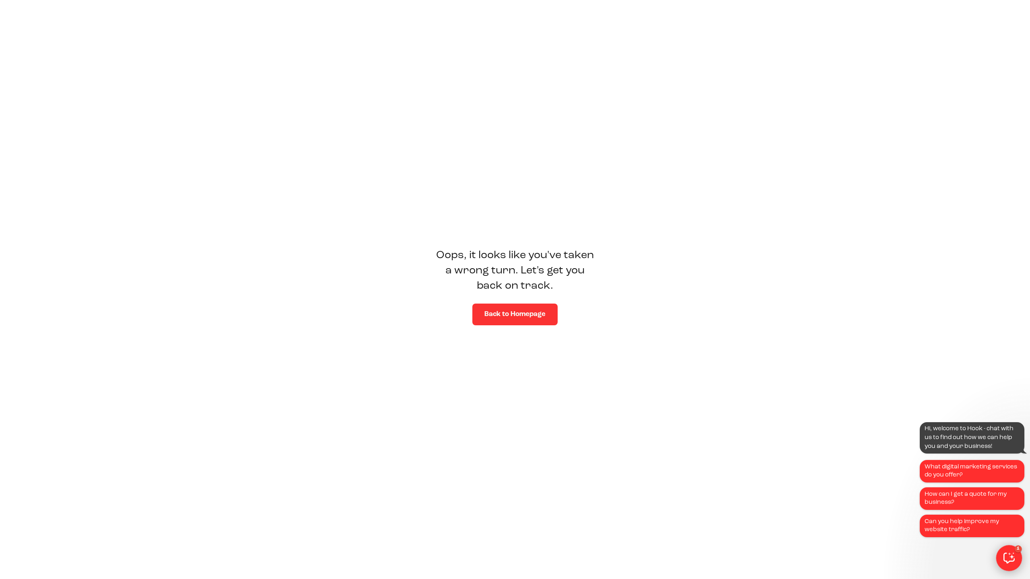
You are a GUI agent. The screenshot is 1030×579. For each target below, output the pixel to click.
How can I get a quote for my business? (966, 498)
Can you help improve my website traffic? (962, 526)
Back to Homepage (515, 314)
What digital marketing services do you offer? (971, 471)
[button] (1009, 558)
